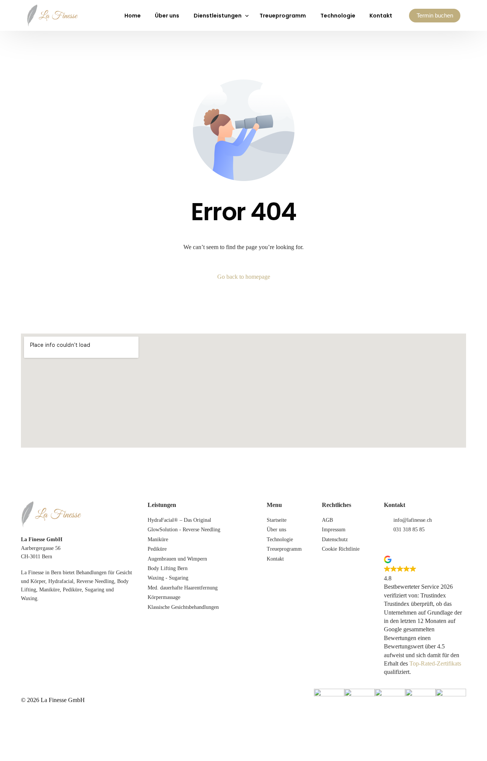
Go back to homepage (243, 276)
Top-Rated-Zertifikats (435, 663)
